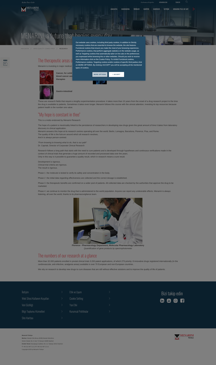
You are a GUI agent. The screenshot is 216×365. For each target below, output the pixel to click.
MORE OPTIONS (100, 74)
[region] (108, 58)
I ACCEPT (116, 74)
